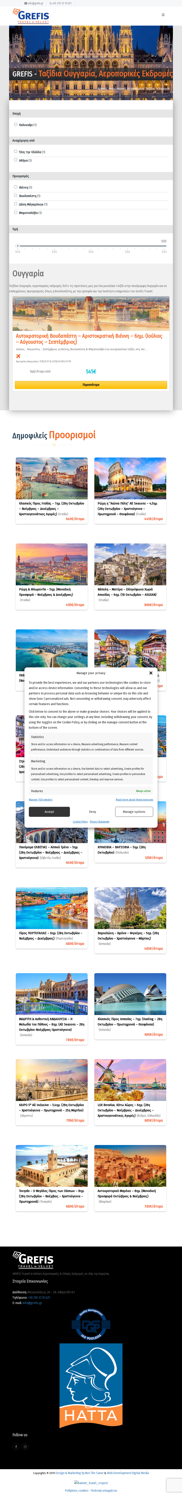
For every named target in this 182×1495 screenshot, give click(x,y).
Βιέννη (25, 187)
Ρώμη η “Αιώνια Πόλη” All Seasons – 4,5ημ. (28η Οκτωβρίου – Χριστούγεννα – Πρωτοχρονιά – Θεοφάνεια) (128, 508)
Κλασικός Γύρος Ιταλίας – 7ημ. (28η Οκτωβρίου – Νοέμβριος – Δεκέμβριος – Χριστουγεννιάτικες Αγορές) (51, 508)
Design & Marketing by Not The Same (79, 1473)
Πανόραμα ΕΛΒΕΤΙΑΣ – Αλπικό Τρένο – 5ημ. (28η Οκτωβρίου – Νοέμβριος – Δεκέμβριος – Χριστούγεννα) (50, 852)
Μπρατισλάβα (30, 213)
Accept (49, 812)
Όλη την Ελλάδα (32, 152)
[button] (151, 673)
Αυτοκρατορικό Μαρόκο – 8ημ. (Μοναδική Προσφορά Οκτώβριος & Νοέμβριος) (127, 1196)
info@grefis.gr (35, 3)
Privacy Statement (99, 821)
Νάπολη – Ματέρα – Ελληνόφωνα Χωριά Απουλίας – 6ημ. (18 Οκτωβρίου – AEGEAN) (127, 594)
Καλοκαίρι (28, 125)
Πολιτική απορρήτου (104, 1491)
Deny (92, 812)
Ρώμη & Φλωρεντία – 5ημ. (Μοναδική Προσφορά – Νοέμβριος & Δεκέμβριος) (46, 594)
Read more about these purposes (134, 799)
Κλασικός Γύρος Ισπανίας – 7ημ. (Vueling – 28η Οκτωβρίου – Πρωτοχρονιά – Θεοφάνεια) (130, 1024)
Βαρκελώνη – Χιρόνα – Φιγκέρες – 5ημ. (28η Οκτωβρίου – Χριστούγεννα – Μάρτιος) (128, 938)
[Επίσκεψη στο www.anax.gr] (91, 1481)
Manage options (134, 812)
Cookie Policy (80, 821)
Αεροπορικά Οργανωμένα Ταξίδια (132, 89)
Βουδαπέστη (29, 196)
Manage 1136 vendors (40, 799)
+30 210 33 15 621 (61, 3)
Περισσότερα (91, 385)
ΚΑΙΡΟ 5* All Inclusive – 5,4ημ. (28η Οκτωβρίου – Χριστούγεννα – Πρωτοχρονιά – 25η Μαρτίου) (51, 1110)
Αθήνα (25, 161)
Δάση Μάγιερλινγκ (33, 204)
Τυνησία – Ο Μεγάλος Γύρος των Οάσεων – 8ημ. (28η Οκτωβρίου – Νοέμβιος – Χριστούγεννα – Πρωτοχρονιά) (51, 1196)
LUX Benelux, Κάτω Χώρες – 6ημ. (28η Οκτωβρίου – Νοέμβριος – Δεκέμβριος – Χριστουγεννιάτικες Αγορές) (129, 1110)
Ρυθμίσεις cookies (77, 1491)
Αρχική (102, 89)
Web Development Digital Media (128, 1473)
